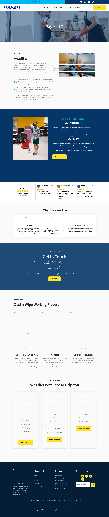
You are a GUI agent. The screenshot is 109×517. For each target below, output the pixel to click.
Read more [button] (60, 198)
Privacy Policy (38, 486)
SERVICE (62, 7)
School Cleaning (59, 480)
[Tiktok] (93, 2)
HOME (46, 7)
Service (36, 478)
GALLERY (69, 7)
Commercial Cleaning (61, 483)
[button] (96, 192)
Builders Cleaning (60, 488)
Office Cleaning (59, 478)
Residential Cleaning (61, 486)
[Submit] (93, 485)
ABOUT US (54, 7)
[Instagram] (85, 2)
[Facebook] (81, 2)
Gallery (36, 480)
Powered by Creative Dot (69, 510)
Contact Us (37, 483)
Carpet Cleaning (59, 475)
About (36, 475)
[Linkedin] (89, 2)
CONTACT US (79, 7)
